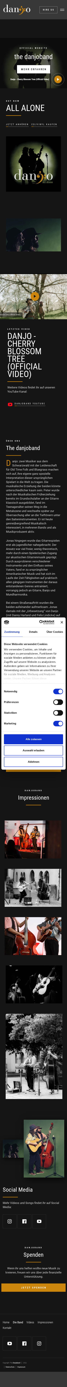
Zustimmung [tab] (12, 631)
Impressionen (45, 1322)
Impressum (21, 1367)
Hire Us (48, 10)
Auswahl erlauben (33, 750)
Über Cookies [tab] (55, 631)
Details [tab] (33, 631)
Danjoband (16, 1363)
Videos (30, 1322)
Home (6, 1322)
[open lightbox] (33, 839)
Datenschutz (10, 1367)
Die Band (18, 1322)
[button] (62, 10)
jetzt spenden (34, 1287)
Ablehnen (33, 761)
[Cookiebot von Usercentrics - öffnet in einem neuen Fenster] (40, 622)
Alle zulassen (34, 739)
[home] (17, 10)
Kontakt (7, 1328)
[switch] (58, 702)
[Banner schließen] (62, 622)
